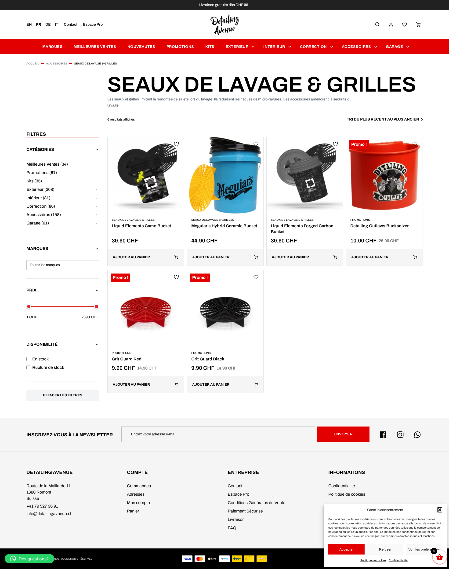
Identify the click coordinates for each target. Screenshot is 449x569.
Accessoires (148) (43, 214)
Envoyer (343, 434)
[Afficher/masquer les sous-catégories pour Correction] (96, 206)
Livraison (236, 519)
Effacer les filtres (62, 395)
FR (38, 24)
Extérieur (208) (40, 189)
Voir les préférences (423, 549)
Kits (209, 47)
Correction (313, 47)
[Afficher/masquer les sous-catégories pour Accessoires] (96, 214)
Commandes (139, 486)
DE (48, 24)
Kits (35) (34, 181)
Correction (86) (40, 206)
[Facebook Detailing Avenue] (383, 434)
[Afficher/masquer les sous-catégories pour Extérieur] (96, 189)
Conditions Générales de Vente (256, 502)
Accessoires (356, 47)
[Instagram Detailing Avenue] (400, 434)
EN (29, 24)
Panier (133, 511)
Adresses (136, 494)
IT (56, 24)
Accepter (346, 549)
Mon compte (138, 502)
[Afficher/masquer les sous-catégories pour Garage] (96, 223)
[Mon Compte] (391, 24)
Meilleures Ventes (95, 47)
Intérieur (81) (38, 198)
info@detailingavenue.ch (49, 513)
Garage (394, 47)
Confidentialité (398, 560)
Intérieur (274, 47)
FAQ (232, 528)
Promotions (180, 47)
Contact (70, 24)
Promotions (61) (41, 172)
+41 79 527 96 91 (42, 506)
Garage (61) (37, 223)
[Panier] (418, 24)
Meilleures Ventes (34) (47, 164)
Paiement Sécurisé (245, 511)
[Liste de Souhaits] (404, 24)
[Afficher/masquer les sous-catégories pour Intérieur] (96, 198)
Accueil (32, 63)
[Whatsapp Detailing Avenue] (417, 434)
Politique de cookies (373, 560)
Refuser (385, 549)
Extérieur (237, 47)
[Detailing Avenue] (224, 24)
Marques (52, 47)
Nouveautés (141, 47)
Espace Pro (93, 24)
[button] (439, 510)
